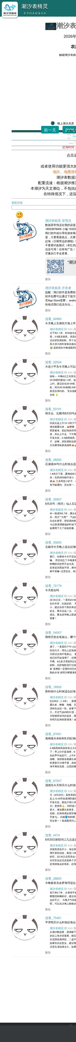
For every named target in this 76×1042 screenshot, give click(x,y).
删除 (48, 279)
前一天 (50, 130)
